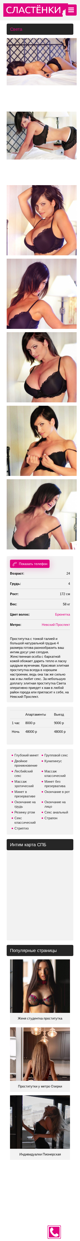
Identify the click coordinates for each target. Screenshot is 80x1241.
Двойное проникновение (25, 763)
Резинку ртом (24, 812)
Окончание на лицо (55, 804)
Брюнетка (62, 614)
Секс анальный (56, 812)
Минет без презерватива (54, 784)
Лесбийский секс (23, 773)
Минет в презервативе (24, 794)
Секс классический (25, 820)
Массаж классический (55, 773)
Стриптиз (21, 828)
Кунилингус (53, 761)
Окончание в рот (57, 792)
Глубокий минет (26, 755)
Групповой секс (56, 755)
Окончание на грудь (25, 804)
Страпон (50, 818)
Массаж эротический (24, 784)
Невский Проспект (56, 625)
